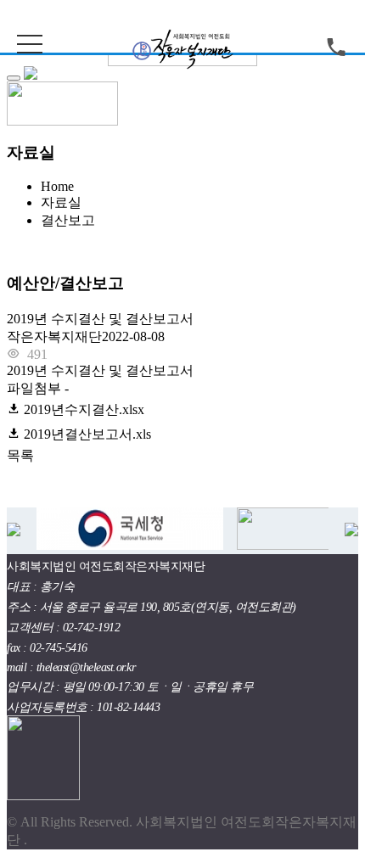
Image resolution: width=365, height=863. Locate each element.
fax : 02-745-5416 (47, 648)
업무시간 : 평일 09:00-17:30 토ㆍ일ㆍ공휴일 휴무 (130, 687)
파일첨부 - (79, 411)
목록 (20, 455)
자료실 (61, 202)
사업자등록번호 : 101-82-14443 (83, 707)
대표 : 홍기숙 (40, 586)
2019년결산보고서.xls (85, 434)
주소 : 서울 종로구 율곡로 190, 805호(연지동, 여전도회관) (151, 607)
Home (57, 186)
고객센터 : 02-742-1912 (63, 627)
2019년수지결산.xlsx (82, 409)
